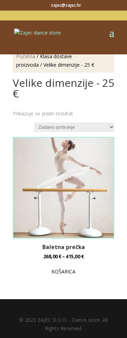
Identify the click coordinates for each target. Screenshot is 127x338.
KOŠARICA (63, 271)
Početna (25, 56)
